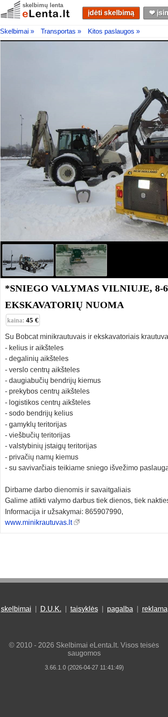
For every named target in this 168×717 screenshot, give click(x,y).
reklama (155, 609)
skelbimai (16, 609)
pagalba (120, 609)
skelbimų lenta (42, 5)
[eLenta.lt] (36, 17)
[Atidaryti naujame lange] (77, 522)
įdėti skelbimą (111, 13)
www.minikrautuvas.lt (38, 522)
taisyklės (84, 609)
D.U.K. (50, 609)
